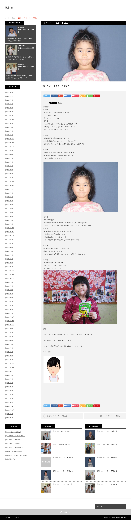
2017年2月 (10, 220)
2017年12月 (10, 181)
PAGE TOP (67, 512)
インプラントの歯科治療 (14, 432)
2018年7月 (10, 158)
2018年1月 (10, 177)
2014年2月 (10, 356)
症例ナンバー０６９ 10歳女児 (63, 471)
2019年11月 (10, 119)
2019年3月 (10, 135)
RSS (102, 506)
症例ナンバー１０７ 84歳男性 (26, 68)
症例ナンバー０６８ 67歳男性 (107, 471)
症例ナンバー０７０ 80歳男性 (107, 444)
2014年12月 (10, 317)
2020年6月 (10, 104)
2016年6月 (10, 247)
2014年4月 (10, 348)
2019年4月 (10, 131)
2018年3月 (10, 170)
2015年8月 (10, 286)
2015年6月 (10, 294)
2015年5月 (10, 297)
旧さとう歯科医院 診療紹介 (14, 451)
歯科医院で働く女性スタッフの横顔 (17, 455)
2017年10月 (10, 189)
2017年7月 (10, 201)
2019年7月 (10, 123)
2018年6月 (10, 162)
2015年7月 (10, 290)
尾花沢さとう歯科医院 (13, 443)
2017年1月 (10, 224)
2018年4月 (10, 166)
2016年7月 (10, 243)
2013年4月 (10, 387)
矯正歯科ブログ (11, 459)
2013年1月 (10, 398)
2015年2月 (10, 309)
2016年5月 (10, 251)
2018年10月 (10, 146)
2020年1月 (10, 115)
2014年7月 (10, 336)
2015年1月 (10, 313)
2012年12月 (10, 402)
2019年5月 (10, 127)
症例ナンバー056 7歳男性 (61, 444)
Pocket (60, 103)
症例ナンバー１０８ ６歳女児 (26, 49)
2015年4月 (10, 301)
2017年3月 (10, 216)
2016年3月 (10, 259)
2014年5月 (10, 344)
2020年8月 (10, 100)
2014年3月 (10, 352)
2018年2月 (10, 173)
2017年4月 (10, 212)
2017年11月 (10, 185)
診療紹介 (9, 8)
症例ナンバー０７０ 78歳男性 (107, 431)
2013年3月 (10, 390)
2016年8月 (10, 239)
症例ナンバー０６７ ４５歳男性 (110, 416)
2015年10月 (10, 278)
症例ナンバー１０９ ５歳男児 (26, 31)
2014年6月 (10, 340)
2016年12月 (10, 228)
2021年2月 (10, 92)
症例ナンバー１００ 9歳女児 (62, 484)
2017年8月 (10, 197)
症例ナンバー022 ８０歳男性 (62, 431)
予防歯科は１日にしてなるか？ (16, 436)
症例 (13, 18)
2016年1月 (10, 266)
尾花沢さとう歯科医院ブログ (15, 447)
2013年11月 (10, 367)
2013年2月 (10, 394)
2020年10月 (10, 96)
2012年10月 (10, 410)
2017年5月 (10, 208)
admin (66, 23)
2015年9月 (10, 282)
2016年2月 (10, 263)
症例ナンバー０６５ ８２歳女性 (57, 416)
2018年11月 (10, 142)
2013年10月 (10, 371)
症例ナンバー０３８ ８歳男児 (63, 458)
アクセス (7, 517)
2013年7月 (10, 379)
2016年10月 (10, 235)
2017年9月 (10, 193)
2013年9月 (10, 375)
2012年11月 (10, 406)
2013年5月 (10, 383)
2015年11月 (10, 274)
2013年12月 (10, 363)
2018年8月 (10, 154)
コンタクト (16, 517)
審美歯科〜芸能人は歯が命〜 (15, 439)
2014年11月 (10, 321)
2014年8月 (10, 332)
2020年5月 (10, 108)
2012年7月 (10, 418)
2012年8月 (10, 414)
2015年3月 (10, 305)
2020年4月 (10, 111)
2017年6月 (10, 204)
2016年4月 (10, 255)
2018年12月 (10, 139)
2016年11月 (10, 232)
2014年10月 (10, 325)
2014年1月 (10, 359)
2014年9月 (10, 328)
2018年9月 (10, 150)
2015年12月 (10, 270)
